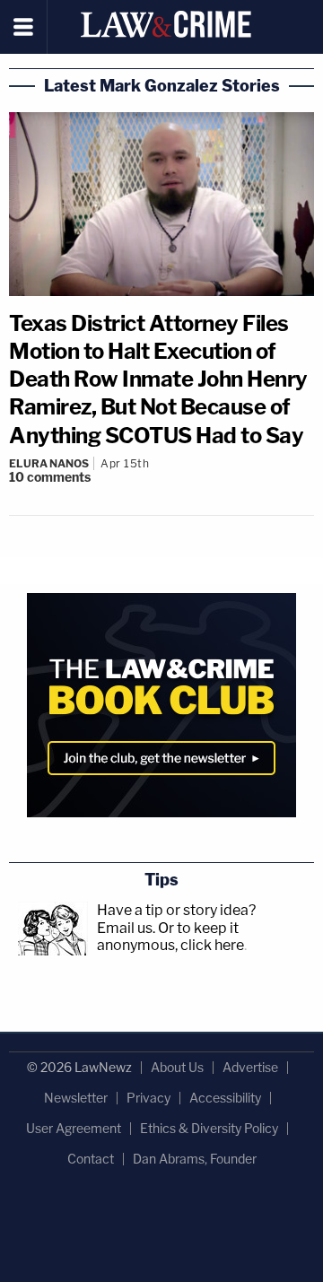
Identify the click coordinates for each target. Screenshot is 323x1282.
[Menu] (24, 27)
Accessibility (225, 1097)
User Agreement (73, 1128)
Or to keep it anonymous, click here (170, 937)
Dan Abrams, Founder (195, 1158)
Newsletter (76, 1097)
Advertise (250, 1067)
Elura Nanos (49, 463)
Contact (90, 1158)
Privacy (148, 1097)
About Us (177, 1067)
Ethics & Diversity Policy (209, 1128)
